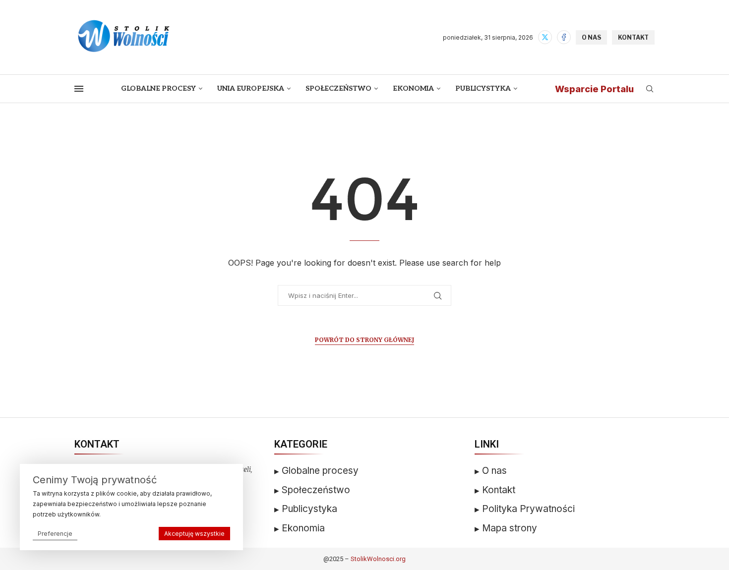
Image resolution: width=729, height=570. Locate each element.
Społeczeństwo (338, 88)
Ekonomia (413, 88)
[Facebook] (564, 37)
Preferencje (55, 533)
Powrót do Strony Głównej (364, 339)
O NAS (591, 37)
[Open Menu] (78, 88)
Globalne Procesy (158, 88)
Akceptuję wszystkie (194, 533)
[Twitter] (545, 37)
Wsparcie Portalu (594, 89)
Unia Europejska (250, 88)
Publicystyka (483, 88)
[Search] (650, 89)
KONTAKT (633, 37)
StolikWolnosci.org (378, 559)
